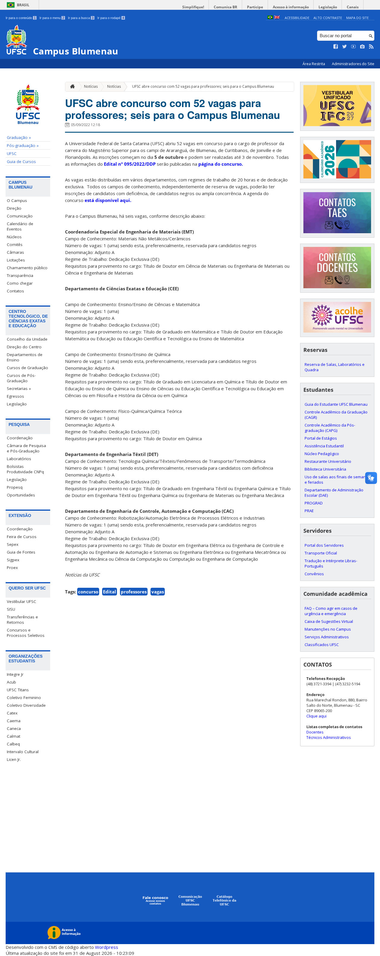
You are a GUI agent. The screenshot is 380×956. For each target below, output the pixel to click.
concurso (88, 592)
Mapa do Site (357, 17)
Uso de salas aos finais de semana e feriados (336, 479)
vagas (157, 592)
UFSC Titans (18, 689)
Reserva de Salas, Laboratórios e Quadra (335, 367)
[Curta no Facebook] (335, 46)
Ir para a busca (81, 18)
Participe (255, 7)
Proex (12, 567)
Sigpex (13, 559)
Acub (11, 682)
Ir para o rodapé (110, 18)
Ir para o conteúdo (21, 18)
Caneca (14, 728)
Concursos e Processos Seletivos (26, 632)
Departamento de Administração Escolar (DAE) (334, 492)
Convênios (314, 573)
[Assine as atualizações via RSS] (371, 46)
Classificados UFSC (322, 644)
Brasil (23, 4)
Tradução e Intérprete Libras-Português (331, 563)
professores (134, 592)
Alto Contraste (328, 17)
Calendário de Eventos (20, 226)
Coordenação (20, 438)
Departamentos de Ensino (24, 357)
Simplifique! (193, 7)
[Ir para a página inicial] (71, 86)
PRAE (309, 510)
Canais (353, 7)
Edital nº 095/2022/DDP (130, 164)
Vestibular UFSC (21, 601)
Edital (109, 592)
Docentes (315, 732)
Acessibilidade (297, 17)
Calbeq (13, 744)
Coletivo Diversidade (26, 705)
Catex (12, 713)
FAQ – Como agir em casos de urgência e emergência (331, 611)
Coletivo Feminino (24, 697)
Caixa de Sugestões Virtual (329, 621)
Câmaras (15, 252)
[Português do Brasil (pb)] (270, 17)
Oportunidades (21, 495)
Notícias (91, 86)
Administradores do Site (353, 63)
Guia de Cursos (21, 161)
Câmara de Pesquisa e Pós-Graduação (26, 448)
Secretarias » (19, 388)
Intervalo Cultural (23, 751)
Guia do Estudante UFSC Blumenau (336, 404)
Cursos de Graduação (27, 367)
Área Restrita (314, 63)
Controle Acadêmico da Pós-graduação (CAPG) (330, 427)
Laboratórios (19, 458)
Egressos (15, 396)
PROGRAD (314, 503)
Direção (14, 208)
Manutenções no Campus (328, 629)
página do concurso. (220, 164)
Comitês (15, 244)
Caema (13, 720)
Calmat (13, 736)
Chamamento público (27, 267)
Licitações (16, 260)
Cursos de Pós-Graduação (21, 378)
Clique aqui (316, 716)
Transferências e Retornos (22, 619)
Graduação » (19, 137)
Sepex (12, 544)
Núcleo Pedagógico (322, 453)
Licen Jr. (14, 759)
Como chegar (20, 283)
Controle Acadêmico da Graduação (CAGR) (336, 414)
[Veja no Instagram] (362, 46)
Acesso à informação (291, 7)
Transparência (20, 275)
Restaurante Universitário (328, 461)
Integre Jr (15, 674)
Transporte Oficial (321, 553)
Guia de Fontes (21, 552)
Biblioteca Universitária (325, 469)
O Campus (17, 200)
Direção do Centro (24, 347)
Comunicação (20, 216)
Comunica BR (225, 7)
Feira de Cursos (22, 536)
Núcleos (14, 236)
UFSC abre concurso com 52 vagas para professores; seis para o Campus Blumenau (203, 86)
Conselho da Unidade (27, 339)
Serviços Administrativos (327, 637)
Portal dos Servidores (324, 545)
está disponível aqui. (108, 200)
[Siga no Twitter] (344, 46)
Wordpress (106, 947)
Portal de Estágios (321, 438)
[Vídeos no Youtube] (353, 46)
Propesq (15, 487)
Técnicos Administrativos (328, 737)
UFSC (12, 153)
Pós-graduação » (23, 145)
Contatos (15, 291)
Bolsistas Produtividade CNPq (25, 469)
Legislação (328, 7)
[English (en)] (277, 17)
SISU (11, 609)
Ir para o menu (51, 18)
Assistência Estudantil (324, 446)
